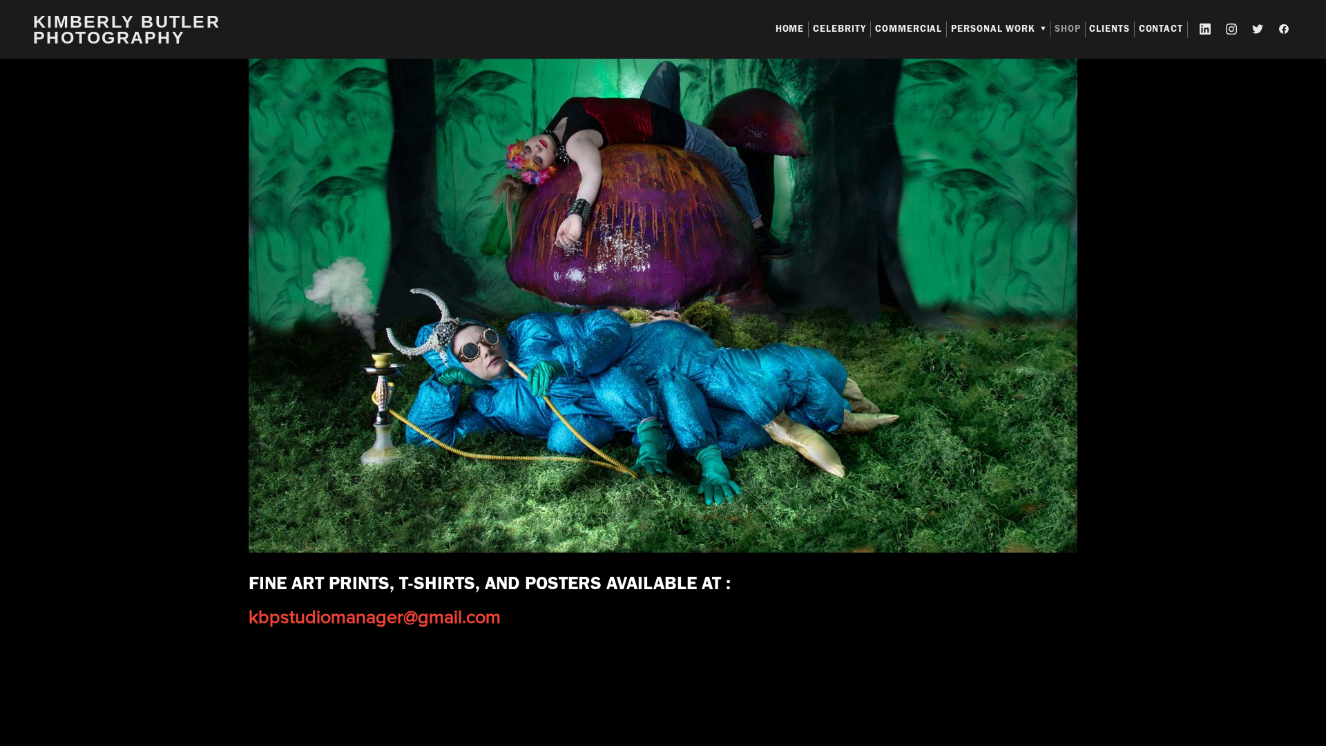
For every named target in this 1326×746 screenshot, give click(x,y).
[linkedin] (1206, 29)
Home (790, 29)
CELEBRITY (840, 29)
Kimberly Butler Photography (126, 29)
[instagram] (1232, 29)
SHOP (1068, 29)
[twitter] (1258, 29)
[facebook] (1284, 29)
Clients (1109, 29)
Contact (1161, 29)
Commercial (909, 29)
